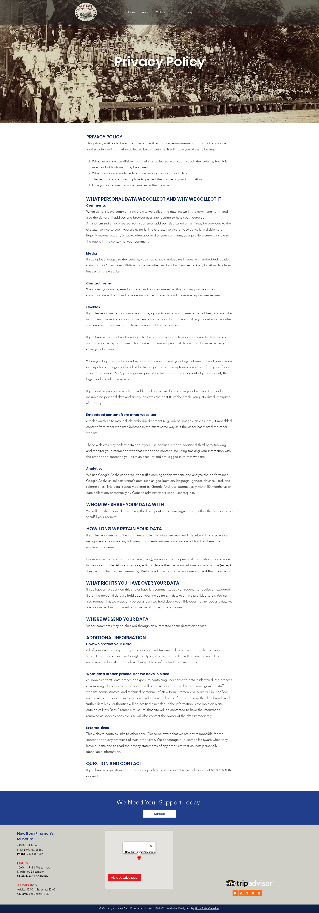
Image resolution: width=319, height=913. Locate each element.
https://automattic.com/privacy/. (110, 235)
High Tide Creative (207, 908)
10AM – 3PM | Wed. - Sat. (33, 867)
